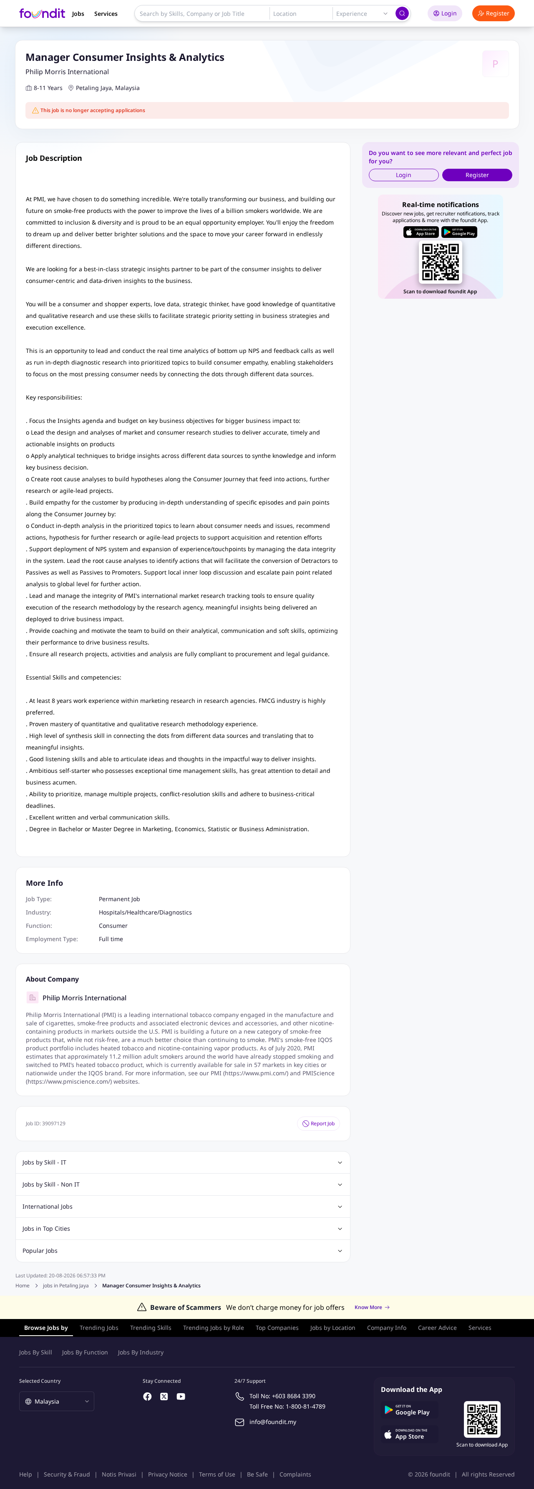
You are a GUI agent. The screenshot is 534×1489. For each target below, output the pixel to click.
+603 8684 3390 (293, 1396)
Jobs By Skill (35, 1352)
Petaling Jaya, (94, 88)
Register (497, 13)
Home (22, 1285)
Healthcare (142, 912)
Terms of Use (217, 1474)
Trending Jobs (99, 1328)
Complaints (295, 1474)
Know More (368, 1307)
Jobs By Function (85, 1352)
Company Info (386, 1328)
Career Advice (437, 1328)
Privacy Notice (167, 1474)
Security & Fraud (67, 1474)
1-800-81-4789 (305, 1406)
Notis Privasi (119, 1474)
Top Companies (277, 1328)
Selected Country (39, 1380)
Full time (111, 939)
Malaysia (127, 88)
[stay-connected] (148, 1397)
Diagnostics (175, 912)
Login (449, 13)
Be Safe (257, 1474)
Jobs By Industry (141, 1352)
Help (25, 1474)
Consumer (113, 925)
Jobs (78, 13)
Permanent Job (119, 899)
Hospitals (112, 912)
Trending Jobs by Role (213, 1328)
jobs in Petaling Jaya (66, 1285)
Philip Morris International (67, 71)
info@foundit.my (272, 1422)
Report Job (323, 1123)
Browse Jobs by (46, 1328)
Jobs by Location (332, 1328)
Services (106, 13)
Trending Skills (150, 1328)
